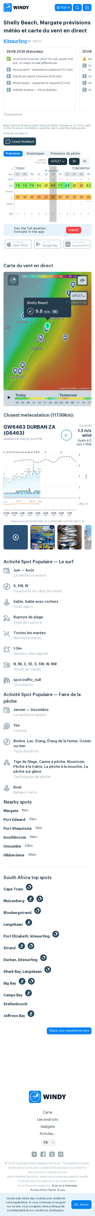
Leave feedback (23, 141)
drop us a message (64, 1185)
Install (73, 230)
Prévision (13, 153)
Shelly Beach (37, 302)
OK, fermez (81, 1204)
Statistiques (35, 153)
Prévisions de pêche (65, 153)
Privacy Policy (39, 1190)
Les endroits (47, 1119)
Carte (47, 1112)
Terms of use (56, 1190)
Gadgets (47, 1126)
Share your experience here (69, 1030)
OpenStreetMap (68, 388)
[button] (76, 435)
